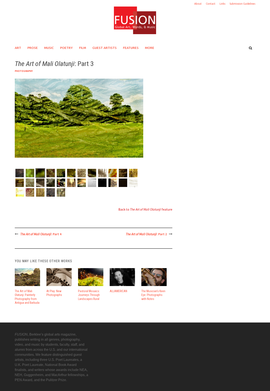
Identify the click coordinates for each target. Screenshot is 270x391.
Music (49, 48)
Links (222, 3)
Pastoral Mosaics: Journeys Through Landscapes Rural (89, 294)
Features (131, 48)
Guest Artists (104, 48)
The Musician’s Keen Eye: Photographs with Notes (153, 294)
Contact (210, 3)
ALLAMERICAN (118, 291)
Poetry (66, 48)
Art (18, 48)
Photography (24, 71)
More (149, 48)
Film (82, 48)
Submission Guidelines (242, 3)
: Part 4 (40, 234)
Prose (32, 48)
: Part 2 (146, 234)
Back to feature (145, 209)
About (198, 3)
